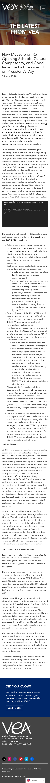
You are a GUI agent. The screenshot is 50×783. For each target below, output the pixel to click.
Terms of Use (19, 776)
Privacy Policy (7, 776)
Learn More (14, 708)
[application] (25, 214)
